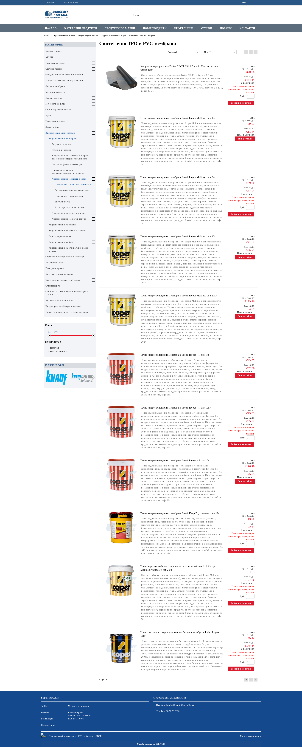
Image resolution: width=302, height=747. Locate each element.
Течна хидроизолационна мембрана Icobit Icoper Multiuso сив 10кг (178, 236)
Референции (183, 28)
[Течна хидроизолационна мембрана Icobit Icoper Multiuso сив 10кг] (121, 269)
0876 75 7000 (71, 2)
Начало (50, 28)
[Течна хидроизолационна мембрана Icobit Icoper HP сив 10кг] (121, 440)
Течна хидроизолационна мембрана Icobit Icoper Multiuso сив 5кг (178, 177)
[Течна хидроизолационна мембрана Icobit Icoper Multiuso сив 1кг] (121, 150)
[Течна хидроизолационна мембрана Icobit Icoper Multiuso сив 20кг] (121, 328)
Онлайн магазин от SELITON (151, 744)
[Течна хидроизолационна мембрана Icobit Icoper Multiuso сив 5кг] (121, 210)
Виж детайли (245, 139)
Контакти (247, 28)
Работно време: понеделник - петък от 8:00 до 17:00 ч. (79, 715)
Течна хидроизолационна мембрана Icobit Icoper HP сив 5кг (174, 354)
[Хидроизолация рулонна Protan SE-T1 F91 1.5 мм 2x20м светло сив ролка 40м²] (121, 99)
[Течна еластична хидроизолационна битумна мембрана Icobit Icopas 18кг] (121, 669)
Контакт (45, 712)
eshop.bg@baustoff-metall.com (179, 705)
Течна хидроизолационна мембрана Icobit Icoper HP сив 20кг (175, 460)
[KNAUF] (56, 377)
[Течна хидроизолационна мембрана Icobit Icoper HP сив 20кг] (121, 493)
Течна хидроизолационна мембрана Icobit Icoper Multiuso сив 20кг (178, 295)
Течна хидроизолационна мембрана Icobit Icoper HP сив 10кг (175, 407)
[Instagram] (256, 2)
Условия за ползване (78, 706)
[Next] (92, 377)
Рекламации (47, 719)
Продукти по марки (120, 28)
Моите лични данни (250, 736)
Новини (226, 28)
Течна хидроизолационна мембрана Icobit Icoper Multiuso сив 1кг (178, 118)
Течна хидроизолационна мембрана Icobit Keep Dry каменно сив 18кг (180, 513)
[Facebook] (251, 2)
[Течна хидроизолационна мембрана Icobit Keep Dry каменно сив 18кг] (121, 546)
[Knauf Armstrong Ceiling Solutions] (82, 378)
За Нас (44, 706)
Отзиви (206, 28)
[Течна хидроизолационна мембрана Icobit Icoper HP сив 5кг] (121, 387)
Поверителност (48, 725)
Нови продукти (154, 28)
